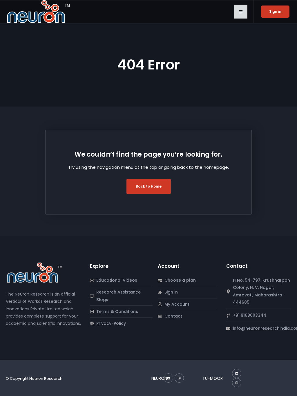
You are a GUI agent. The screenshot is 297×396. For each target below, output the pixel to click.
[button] (240, 12)
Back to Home (149, 186)
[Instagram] (179, 378)
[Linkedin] (168, 378)
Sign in (275, 11)
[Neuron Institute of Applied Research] (36, 272)
